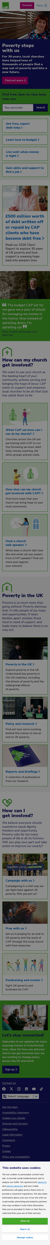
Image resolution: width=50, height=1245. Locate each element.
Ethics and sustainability (16, 1156)
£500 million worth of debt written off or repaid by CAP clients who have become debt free (25, 227)
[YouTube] (34, 1089)
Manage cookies (25, 1237)
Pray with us (15, 928)
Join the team (10, 1107)
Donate (27, 5)
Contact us (9, 1083)
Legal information (12, 1134)
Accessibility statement (15, 1112)
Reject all (25, 1229)
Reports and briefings (22, 772)
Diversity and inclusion (15, 1123)
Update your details (13, 1118)
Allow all (25, 1221)
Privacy (6, 1145)
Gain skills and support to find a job (25, 170)
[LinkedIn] (26, 1089)
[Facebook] (4, 1089)
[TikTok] (41, 1089)
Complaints (8, 1140)
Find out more (14, 80)
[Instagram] (19, 1089)
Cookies (6, 1151)
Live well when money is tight (22, 154)
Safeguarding (10, 1129)
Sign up (9, 1069)
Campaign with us (19, 881)
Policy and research (20, 724)
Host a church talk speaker (16, 543)
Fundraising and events (23, 980)
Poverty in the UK (19, 664)
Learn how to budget (22, 140)
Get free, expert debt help (18, 126)
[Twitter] (11, 1089)
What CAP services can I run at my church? (24, 432)
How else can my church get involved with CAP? (23, 491)
